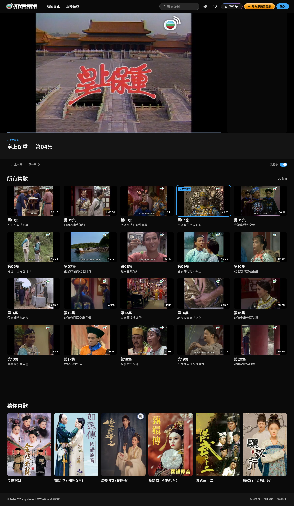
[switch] (283, 165)
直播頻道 (72, 6)
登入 (283, 6)
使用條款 (268, 499)
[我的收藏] (215, 6)
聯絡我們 (282, 499)
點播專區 (53, 6)
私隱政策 (255, 499)
